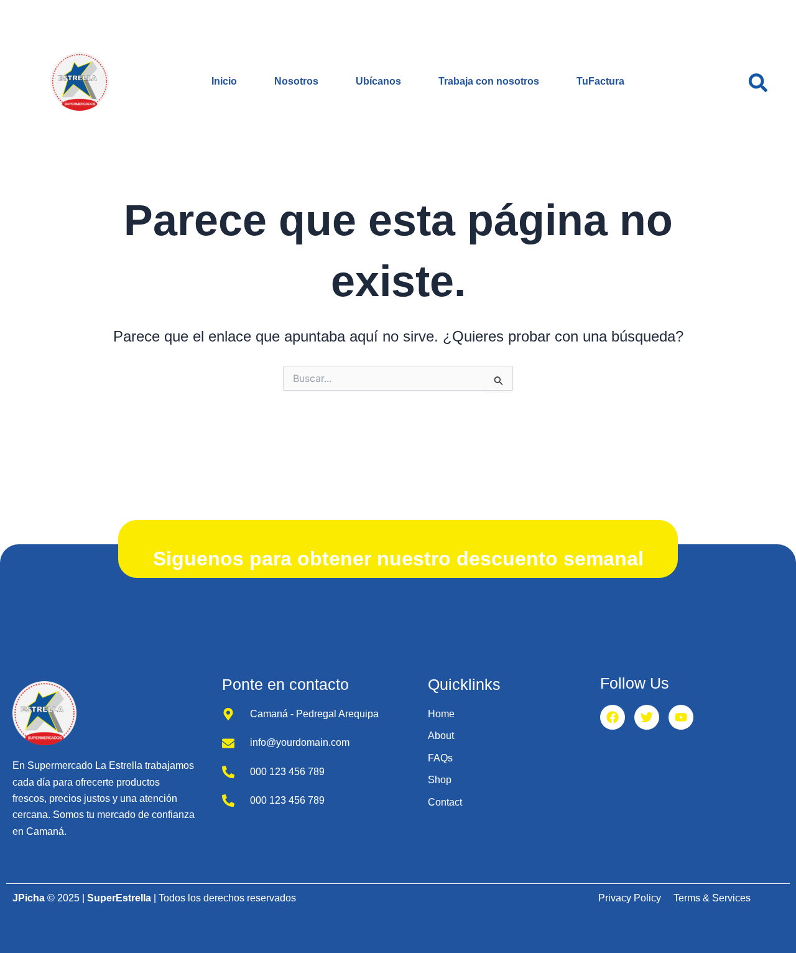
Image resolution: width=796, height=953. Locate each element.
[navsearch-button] (758, 81)
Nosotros (296, 81)
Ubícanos (378, 81)
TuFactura (600, 81)
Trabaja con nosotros (488, 81)
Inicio (224, 81)
